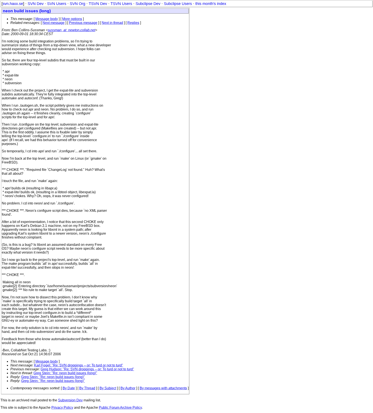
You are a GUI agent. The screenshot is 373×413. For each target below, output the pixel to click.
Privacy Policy (62, 407)
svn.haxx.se (13, 4)
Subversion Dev (70, 400)
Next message (54, 23)
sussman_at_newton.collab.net (71, 30)
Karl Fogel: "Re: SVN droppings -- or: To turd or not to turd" (78, 365)
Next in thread (112, 23)
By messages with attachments (163, 388)
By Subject (108, 388)
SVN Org (77, 4)
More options (72, 19)
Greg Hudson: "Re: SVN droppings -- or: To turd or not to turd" (87, 369)
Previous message (83, 23)
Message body (46, 19)
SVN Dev (36, 4)
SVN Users (56, 4)
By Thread (87, 388)
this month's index (210, 4)
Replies (133, 23)
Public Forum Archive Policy (120, 407)
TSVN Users (121, 4)
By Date (69, 388)
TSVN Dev (98, 4)
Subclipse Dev (148, 4)
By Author (127, 388)
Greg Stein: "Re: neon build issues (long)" (65, 373)
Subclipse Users (178, 4)
